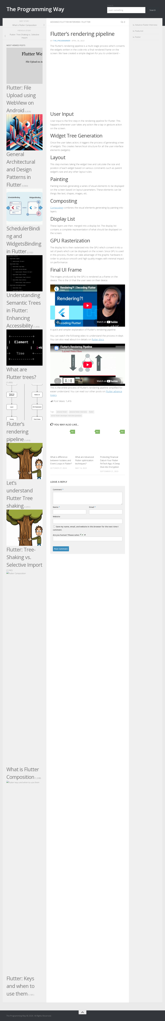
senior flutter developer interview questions (66, 415)
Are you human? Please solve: (66, 535)
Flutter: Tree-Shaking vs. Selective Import (24, 557)
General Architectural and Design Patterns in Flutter (20, 169)
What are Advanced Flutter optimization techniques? (84, 460)
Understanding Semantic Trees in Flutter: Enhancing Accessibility (23, 310)
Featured (139, 31)
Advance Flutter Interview (65, 22)
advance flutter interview (78, 412)
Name (56, 507)
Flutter (86, 22)
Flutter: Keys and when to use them (20, 986)
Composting (56, 207)
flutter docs (98, 339)
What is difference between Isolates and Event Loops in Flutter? (61, 460)
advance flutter (62, 412)
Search (110, 5)
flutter (91, 412)
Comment (58, 489)
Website (56, 516)
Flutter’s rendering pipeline (17, 431)
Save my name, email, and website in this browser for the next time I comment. (85, 528)
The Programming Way (35, 9)
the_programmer (61, 40)
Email (92, 507)
